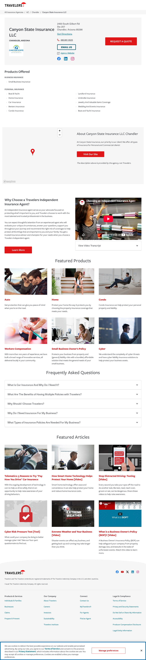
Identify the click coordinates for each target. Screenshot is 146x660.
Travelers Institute (51, 624)
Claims (7, 613)
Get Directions (64, 34)
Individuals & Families (13, 601)
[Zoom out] (60, 135)
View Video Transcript (89, 245)
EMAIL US (66, 47)
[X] (128, 571)
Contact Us (84, 601)
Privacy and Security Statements (126, 607)
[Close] (141, 650)
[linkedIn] (133, 571)
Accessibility (118, 619)
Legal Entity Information (122, 630)
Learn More (18, 250)
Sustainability (49, 619)
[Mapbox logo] (9, 181)
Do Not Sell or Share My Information (127, 613)
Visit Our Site (90, 154)
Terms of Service (119, 601)
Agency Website (67, 53)
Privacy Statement (27, 651)
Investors (47, 613)
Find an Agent (85, 619)
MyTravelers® (85, 607)
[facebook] (118, 571)
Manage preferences (108, 650)
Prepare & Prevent (12, 619)
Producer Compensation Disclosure (127, 624)
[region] (32, 155)
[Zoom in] (60, 131)
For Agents (84, 613)
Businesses (9, 607)
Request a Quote (121, 41)
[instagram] (138, 571)
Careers (47, 607)
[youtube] (123, 571)
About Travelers (50, 601)
